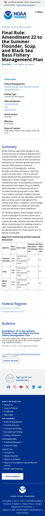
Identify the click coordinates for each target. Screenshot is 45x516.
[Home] (14, 14)
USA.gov (38, 504)
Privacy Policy (27, 504)
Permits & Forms (11, 425)
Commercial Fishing (13, 428)
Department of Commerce (21, 507)
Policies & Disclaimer (11, 504)
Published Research (13, 442)
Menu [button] (40, 12)
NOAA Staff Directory (13, 469)
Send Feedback (12, 476)
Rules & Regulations (13, 421)
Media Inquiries (11, 456)
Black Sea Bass (10, 109)
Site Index (8, 415)
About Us (8, 404)
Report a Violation (12, 459)
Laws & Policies (11, 408)
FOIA (22, 501)
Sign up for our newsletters (24, 378)
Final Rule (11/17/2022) (11, 308)
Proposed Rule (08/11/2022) (13, 311)
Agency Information (11, 402)
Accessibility (7, 501)
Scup (6, 107)
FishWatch (8, 411)
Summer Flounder (11, 104)
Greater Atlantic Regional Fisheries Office (21, 355)
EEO (15, 501)
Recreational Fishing (13, 432)
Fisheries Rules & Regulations (16, 27)
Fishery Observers (12, 435)
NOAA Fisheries (22, 513)
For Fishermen (8, 419)
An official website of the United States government (23, 3)
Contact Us (7, 449)
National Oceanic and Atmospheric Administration (21, 510)
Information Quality (33, 501)
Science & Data (10, 445)
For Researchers (9, 439)
